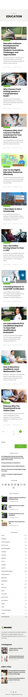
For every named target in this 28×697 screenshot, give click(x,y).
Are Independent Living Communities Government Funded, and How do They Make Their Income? (12, 458)
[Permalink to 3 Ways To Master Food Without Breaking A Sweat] (4, 499)
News (2, 591)
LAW (2, 584)
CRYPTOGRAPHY (5, 542)
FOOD (3, 561)
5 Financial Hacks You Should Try (10, 463)
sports (3, 603)
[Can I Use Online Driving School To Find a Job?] (14, 235)
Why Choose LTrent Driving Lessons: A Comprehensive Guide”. (12, 92)
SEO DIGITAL (4, 600)
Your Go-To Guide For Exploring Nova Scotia (12, 475)
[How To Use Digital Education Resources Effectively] (14, 159)
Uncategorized (5, 616)
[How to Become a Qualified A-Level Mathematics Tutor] (14, 356)
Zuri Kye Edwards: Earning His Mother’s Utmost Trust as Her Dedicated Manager (16, 672)
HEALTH (3, 568)
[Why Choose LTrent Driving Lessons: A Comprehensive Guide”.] (14, 79)
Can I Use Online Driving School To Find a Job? (13, 248)
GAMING (3, 565)
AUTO (2, 535)
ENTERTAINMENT (5, 548)
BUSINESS (3, 539)
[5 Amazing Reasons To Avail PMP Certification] (14, 276)
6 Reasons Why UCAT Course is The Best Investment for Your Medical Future (13, 133)
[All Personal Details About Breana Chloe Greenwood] (4, 658)
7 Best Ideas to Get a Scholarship (12, 210)
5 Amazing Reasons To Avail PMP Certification (13, 287)
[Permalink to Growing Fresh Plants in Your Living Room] (4, 516)
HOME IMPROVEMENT (7, 571)
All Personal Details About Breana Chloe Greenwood (16, 657)
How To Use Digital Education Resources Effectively (12, 172)
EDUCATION (6, 40)
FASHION (3, 552)
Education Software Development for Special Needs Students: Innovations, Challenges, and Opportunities (13, 49)
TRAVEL (3, 613)
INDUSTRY (4, 578)
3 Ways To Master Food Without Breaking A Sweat (17, 498)
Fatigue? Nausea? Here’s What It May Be (13, 466)
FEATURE (3, 555)
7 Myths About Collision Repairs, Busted (16, 649)
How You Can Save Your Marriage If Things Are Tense (13, 470)
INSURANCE (4, 581)
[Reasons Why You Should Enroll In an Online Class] (14, 395)
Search (3, 442)
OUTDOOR (4, 594)
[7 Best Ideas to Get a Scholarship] (14, 198)
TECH (2, 607)
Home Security (5, 574)
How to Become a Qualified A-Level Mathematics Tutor (12, 369)
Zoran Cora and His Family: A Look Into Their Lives (16, 679)
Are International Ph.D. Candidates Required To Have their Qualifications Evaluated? (13, 328)
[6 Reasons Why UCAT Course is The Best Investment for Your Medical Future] (14, 120)
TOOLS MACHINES (6, 610)
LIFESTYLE (3, 587)
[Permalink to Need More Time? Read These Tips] (4, 524)
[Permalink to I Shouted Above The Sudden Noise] (4, 508)
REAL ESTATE (4, 597)
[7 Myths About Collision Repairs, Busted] (4, 651)
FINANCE (3, 558)
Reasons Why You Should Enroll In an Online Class (11, 408)
